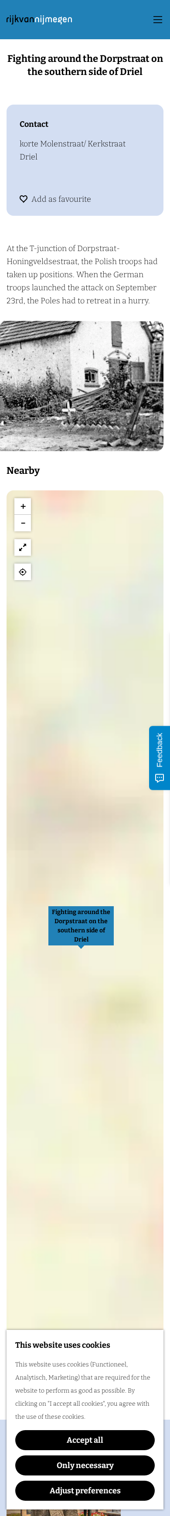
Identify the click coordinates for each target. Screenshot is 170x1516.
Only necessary (85, 1465)
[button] (81, 930)
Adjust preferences (85, 1491)
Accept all (85, 1440)
